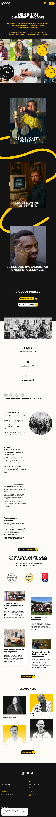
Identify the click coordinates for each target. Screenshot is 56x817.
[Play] (14, 596)
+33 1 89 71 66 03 (5, 785)
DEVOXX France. (41, 667)
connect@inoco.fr (5, 788)
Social (30, 791)
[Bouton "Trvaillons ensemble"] (45, 3)
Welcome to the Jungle (7, 794)
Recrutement (4, 791)
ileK (20, 661)
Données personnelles (5, 807)
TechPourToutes (20, 616)
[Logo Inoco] (6, 3)
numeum (6, 619)
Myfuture (11, 617)
